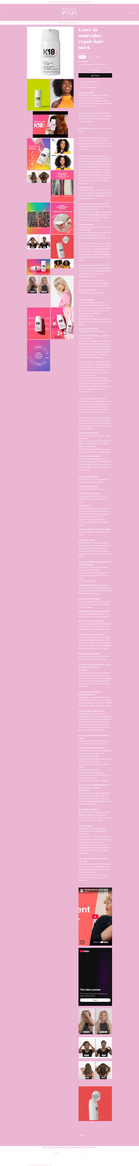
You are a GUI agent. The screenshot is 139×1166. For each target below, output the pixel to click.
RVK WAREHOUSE (36, 1165)
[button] (4, 13)
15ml (97, 57)
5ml (90, 57)
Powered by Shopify (47, 1165)
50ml (82, 57)
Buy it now (95, 75)
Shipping (89, 64)
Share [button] (83, 1135)
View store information (88, 87)
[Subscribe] (84, 1152)
